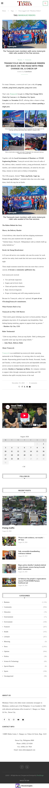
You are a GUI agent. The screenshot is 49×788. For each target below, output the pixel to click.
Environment (25, 622)
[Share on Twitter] (24, 387)
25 (12, 459)
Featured (25, 627)
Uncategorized (25, 676)
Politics (25, 656)
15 (37, 451)
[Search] (45, 3)
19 (18, 455)
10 (5, 451)
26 (18, 459)
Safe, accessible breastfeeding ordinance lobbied (29, 552)
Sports (25, 671)
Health (25, 632)
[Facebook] (22, 767)
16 (43, 451)
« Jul (23, 466)
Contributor (28, 71)
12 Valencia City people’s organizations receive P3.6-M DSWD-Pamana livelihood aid (32, 581)
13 (24, 451)
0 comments (33, 383)
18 (12, 455)
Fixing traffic (8, 528)
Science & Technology (25, 661)
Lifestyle (25, 637)
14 (31, 451)
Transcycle (5, 353)
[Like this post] (19, 387)
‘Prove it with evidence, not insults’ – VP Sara (31, 539)
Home (4, 11)
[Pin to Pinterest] (27, 387)
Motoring (25, 641)
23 (43, 455)
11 (12, 451)
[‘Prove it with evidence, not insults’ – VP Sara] (9, 541)
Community (25, 607)
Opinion (25, 651)
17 (5, 455)
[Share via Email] (30, 387)
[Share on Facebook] (22, 387)
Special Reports (25, 666)
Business (25, 602)
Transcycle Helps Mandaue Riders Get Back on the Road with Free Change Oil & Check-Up (24, 66)
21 (31, 455)
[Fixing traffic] (24, 510)
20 (24, 455)
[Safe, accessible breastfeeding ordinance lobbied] (9, 554)
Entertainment (25, 617)
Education (25, 612)
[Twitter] (27, 767)
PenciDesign (40, 775)
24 (5, 459)
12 (18, 451)
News (25, 646)
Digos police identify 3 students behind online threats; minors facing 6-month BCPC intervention (32, 567)
